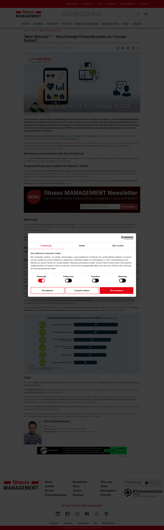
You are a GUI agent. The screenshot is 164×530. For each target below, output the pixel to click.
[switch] (68, 281)
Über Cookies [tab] (118, 246)
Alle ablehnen (47, 290)
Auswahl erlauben (82, 290)
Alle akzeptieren (116, 290)
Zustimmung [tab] (46, 246)
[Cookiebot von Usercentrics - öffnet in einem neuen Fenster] (122, 238)
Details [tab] (82, 246)
